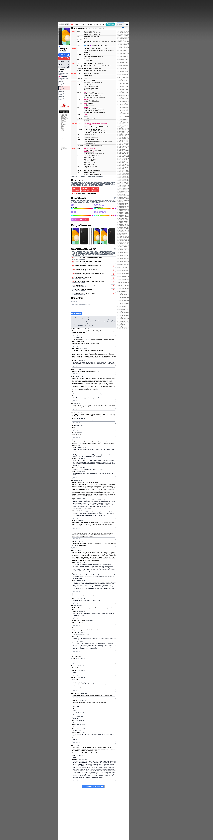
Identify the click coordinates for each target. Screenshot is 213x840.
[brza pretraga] (117, 24)
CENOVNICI (84, 24)
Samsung (62, 47)
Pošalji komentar (76, 313)
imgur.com (80, 325)
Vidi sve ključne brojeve (79, 219)
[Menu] (126, 24)
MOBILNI (76, 24)
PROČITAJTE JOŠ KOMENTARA (94, 786)
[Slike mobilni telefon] (75, 236)
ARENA (90, 24)
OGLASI (96, 24)
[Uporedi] (113, 258)
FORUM (102, 24)
